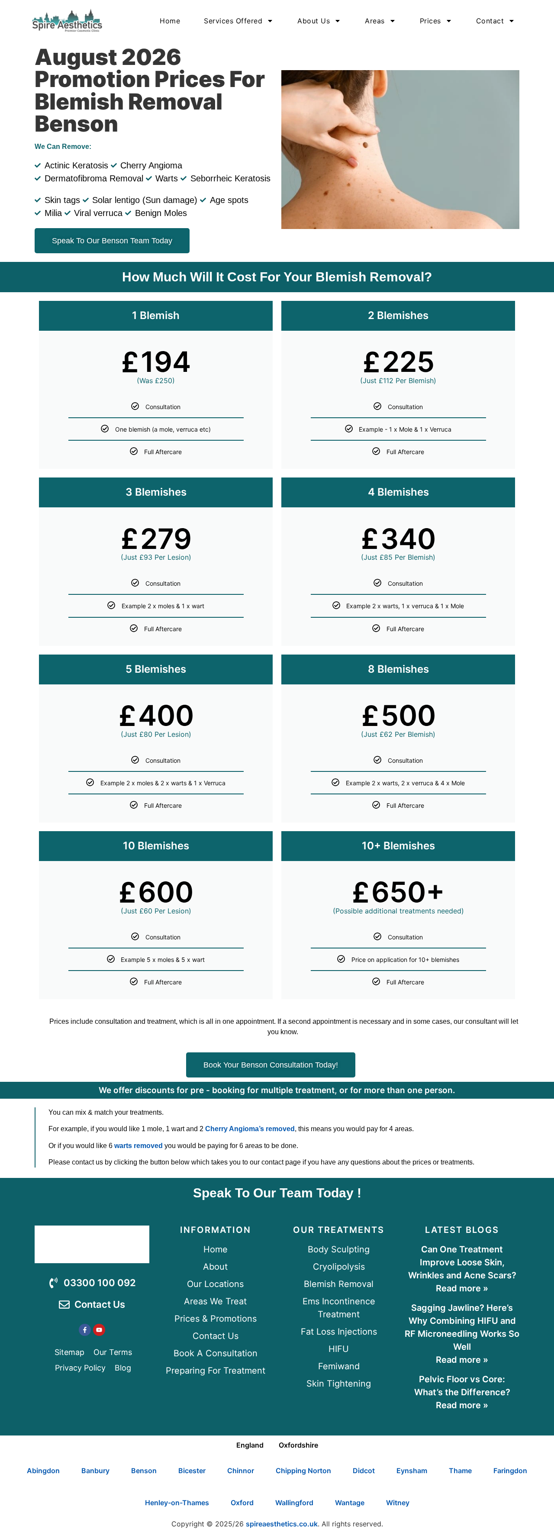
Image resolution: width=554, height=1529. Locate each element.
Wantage (349, 1502)
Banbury (95, 1470)
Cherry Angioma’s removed (250, 1128)
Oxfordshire (298, 1445)
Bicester (192, 1470)
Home (170, 20)
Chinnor (240, 1470)
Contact (490, 20)
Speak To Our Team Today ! (277, 1193)
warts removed (138, 1145)
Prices (430, 20)
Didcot (364, 1470)
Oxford (242, 1502)
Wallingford (294, 1502)
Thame (460, 1470)
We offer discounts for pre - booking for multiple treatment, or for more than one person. (277, 1090)
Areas (375, 20)
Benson (144, 1470)
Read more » (462, 1288)
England (250, 1445)
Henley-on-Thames (177, 1502)
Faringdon (510, 1470)
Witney (397, 1502)
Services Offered (233, 20)
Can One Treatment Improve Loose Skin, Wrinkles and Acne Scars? (462, 1262)
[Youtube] (99, 1330)
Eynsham (411, 1470)
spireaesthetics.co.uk (282, 1523)
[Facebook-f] (85, 1330)
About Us (313, 20)
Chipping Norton (303, 1470)
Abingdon (43, 1470)
